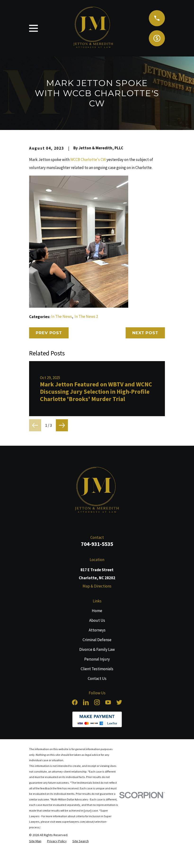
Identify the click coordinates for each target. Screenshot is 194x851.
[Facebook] (75, 702)
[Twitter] (119, 702)
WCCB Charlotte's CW (88, 159)
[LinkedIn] (86, 702)
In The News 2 (86, 316)
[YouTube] (108, 702)
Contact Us (97, 678)
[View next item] (62, 425)
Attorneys (97, 630)
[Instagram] (97, 702)
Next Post (145, 332)
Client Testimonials (97, 668)
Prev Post (49, 332)
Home (97, 610)
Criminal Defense (97, 639)
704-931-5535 (97, 543)
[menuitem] (35, 841)
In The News (61, 316)
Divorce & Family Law (97, 649)
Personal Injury (97, 659)
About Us (97, 620)
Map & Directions (97, 586)
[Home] (97, 490)
